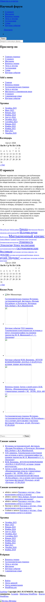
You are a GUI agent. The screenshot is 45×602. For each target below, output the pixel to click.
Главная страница (12, 57)
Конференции (4, 237)
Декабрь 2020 (10, 133)
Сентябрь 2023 (11, 122)
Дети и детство (11, 19)
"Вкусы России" (4, 229)
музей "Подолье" (10, 257)
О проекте (9, 12)
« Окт (2, 165)
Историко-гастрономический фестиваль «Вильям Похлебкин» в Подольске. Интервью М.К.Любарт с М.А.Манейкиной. (22, 302)
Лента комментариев (14, 585)
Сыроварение (33, 239)
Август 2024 (10, 117)
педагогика (34, 258)
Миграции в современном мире (18, 91)
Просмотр (8, 30)
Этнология (6, 245)
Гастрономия (10, 21)
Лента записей (11, 583)
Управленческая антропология (9, 242)
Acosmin (14, 594)
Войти (7, 581)
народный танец (25, 258)
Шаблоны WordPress (28, 594)
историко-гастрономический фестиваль (21, 255)
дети (35, 252)
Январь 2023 (10, 124)
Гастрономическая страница (17, 87)
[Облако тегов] (5, 224)
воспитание (28, 245)
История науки (28, 232)
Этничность (26, 241)
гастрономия (17, 252)
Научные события (12, 25)
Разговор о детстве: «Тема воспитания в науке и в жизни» (22, 493)
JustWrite (3, 592)
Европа (24, 229)
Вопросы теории (12, 16)
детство (4, 254)
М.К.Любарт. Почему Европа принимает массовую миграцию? (24, 498)
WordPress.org (11, 587)
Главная (8, 82)
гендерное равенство (27, 252)
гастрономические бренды (8, 248)
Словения (13, 239)
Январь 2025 (10, 113)
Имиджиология (33, 229)
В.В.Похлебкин (14, 229)
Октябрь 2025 (11, 108)
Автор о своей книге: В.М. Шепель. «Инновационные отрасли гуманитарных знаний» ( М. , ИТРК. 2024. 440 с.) (25, 390)
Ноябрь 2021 (10, 128)
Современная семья (13, 96)
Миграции (9, 14)
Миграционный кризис (27, 236)
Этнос (16, 245)
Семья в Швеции (5, 239)
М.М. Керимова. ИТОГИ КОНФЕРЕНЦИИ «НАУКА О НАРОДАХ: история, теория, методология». (23, 362)
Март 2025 (9, 110)
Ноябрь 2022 (10, 126)
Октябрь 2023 (11, 119)
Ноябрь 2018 (10, 550)
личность (36, 255)
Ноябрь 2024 (10, 115)
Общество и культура (9, 1)
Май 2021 (9, 131)
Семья (7, 23)
